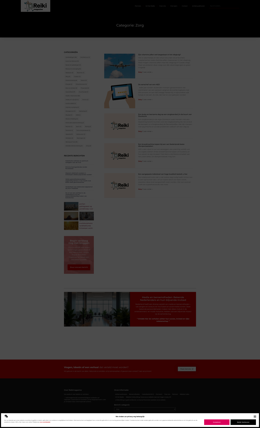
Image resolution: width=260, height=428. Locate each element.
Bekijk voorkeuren (243, 422)
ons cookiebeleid (45, 422)
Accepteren (217, 422)
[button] (255, 417)
